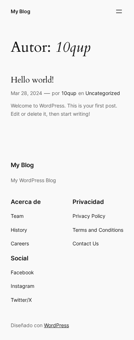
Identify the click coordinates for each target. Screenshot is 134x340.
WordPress (56, 325)
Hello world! (32, 80)
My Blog (20, 11)
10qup (68, 93)
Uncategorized (102, 93)
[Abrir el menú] (119, 11)
